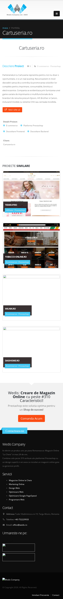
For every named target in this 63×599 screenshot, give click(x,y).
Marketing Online (16, 484)
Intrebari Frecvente (40, 595)
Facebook (4, 539)
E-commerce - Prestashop (49, 66)
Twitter (10, 539)
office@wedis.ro (20, 525)
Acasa (5, 27)
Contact (55, 595)
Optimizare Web (16, 492)
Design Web (14, 488)
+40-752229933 (22, 519)
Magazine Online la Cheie (20, 480)
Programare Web (16, 499)
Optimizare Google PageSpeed (23, 495)
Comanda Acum (31, 418)
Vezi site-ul (14, 109)
